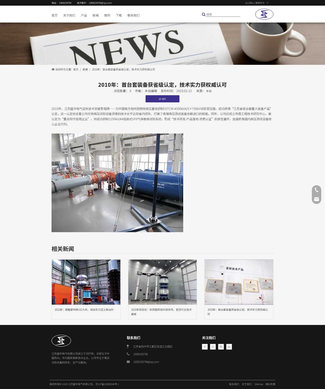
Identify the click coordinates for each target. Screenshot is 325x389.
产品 (84, 15)
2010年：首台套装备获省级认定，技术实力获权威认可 (237, 312)
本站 (208, 91)
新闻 (96, 15)
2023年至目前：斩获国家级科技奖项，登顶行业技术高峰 (161, 312)
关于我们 (69, 15)
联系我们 (134, 15)
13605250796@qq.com (146, 362)
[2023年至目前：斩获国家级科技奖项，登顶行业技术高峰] (162, 282)
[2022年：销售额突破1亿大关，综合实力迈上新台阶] (86, 282)
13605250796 (140, 354)
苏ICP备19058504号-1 (107, 384)
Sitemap (259, 384)
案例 (107, 15)
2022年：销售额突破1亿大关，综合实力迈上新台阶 (84, 309)
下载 (119, 15)
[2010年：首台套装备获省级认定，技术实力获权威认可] (239, 282)
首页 (55, 15)
